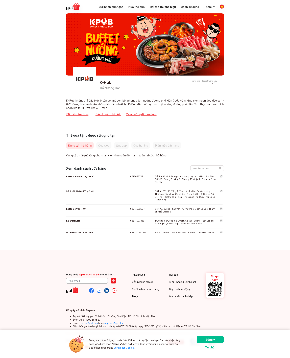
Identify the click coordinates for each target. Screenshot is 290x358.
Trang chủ (195, 81)
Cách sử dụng (190, 7)
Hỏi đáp (173, 274)
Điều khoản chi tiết (108, 114)
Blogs (135, 296)
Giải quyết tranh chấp (181, 296)
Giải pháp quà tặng (111, 7)
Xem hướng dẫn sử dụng (141, 114)
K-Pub (214, 83)
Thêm (208, 7)
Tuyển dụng (138, 274)
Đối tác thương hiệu (163, 7)
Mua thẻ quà (136, 7)
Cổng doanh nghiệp (142, 281)
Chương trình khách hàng (145, 289)
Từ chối (210, 347)
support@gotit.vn (114, 322)
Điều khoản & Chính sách (183, 281)
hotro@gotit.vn (89, 322)
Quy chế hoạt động (179, 289)
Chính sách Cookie (124, 347)
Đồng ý (210, 339)
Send (113, 280)
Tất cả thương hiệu (209, 81)
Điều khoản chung (78, 114)
